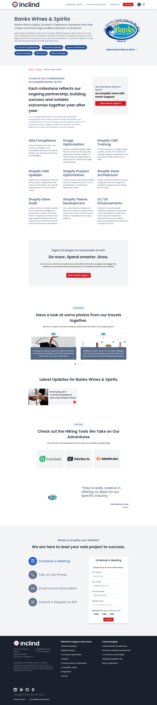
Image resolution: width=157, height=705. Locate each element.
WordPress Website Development (116, 650)
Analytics (65, 659)
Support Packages (23, 53)
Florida (36, 665)
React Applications (110, 663)
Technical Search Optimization (74, 663)
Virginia (41, 669)
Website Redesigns (58, 53)
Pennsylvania (48, 667)
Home (31, 69)
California (17, 665)
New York (31, 667)
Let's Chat (128, 4)
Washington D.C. (19, 670)
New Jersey (23, 667)
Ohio (37, 669)
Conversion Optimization (71, 654)
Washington (49, 669)
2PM (112, 614)
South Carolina (18, 669)
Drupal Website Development (114, 646)
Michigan (17, 667)
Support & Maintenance (76, 47)
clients (39, 69)
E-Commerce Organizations (27, 47)
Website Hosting (68, 650)
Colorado (24, 665)
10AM (96, 614)
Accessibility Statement (39, 699)
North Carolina (39, 667)
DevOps (64, 676)
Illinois (41, 665)
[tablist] (59, 561)
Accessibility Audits (69, 667)
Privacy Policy (19, 699)
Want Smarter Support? (110, 103)
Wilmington (29, 670)
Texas (33, 669)
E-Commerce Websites (52, 47)
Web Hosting (41, 53)
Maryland (47, 665)
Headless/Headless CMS (112, 659)
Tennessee (27, 669)
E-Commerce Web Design (113, 654)
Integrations (66, 671)
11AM (104, 614)
